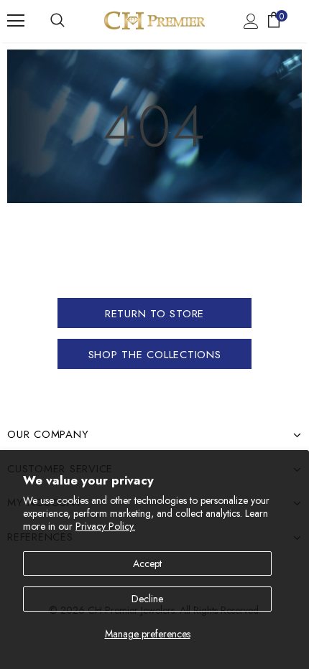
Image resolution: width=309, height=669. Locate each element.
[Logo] (154, 20)
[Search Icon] (57, 21)
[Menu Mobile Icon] (15, 20)
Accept (147, 563)
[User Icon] (251, 21)
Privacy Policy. (105, 526)
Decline (147, 598)
